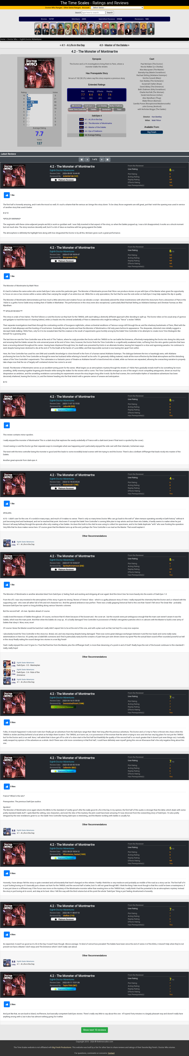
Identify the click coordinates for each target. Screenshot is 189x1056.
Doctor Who (13, 39)
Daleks (93, 109)
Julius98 (69, 406)
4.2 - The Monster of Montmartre (98, 123)
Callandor (69, 767)
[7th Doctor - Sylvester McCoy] (83, 28)
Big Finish (152, 132)
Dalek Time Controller (77, 109)
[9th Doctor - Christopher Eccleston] (105, 28)
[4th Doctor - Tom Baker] (60, 28)
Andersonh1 (70, 485)
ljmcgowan (70, 257)
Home (2, 39)
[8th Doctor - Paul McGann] (90, 28)
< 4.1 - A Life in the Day (72, 45)
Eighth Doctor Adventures (30, 39)
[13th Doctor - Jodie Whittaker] (143, 28)
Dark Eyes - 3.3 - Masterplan (28, 665)
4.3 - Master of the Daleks (95, 127)
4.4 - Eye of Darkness (93, 131)
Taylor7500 (70, 985)
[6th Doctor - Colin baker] (75, 28)
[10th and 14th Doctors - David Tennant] (113, 28)
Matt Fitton (156, 120)
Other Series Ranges (72, 8)
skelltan (68, 915)
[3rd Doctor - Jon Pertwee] (53, 28)
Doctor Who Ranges (53, 8)
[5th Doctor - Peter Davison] (68, 28)
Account (85, 8)
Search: (78, 13)
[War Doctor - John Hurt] (98, 28)
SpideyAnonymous (73, 566)
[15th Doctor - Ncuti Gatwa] (151, 28)
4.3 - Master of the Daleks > (114, 45)
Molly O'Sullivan (116, 106)
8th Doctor (76, 106)
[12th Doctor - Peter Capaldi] (128, 28)
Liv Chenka (102, 106)
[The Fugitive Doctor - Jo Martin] (135, 28)
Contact (111, 1053)
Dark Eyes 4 (89, 106)
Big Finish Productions (61, 1047)
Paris (119, 109)
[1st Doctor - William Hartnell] (38, 28)
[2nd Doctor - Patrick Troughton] (45, 28)
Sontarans (106, 109)
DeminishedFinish (73, 703)
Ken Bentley (157, 117)
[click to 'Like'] (7, 195)
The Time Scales (74, 3)
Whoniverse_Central (74, 854)
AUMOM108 (70, 176)
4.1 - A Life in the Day (93, 119)
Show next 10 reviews (94, 1030)
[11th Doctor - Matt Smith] (120, 28)
